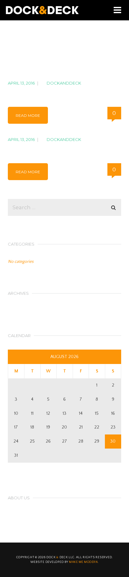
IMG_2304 (24, 92)
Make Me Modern (83, 562)
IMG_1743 (23, 149)
